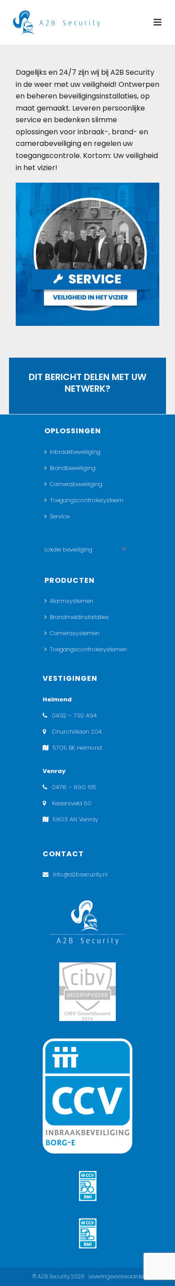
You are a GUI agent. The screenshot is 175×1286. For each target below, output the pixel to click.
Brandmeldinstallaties (79, 617)
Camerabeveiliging (76, 484)
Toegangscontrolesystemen (88, 649)
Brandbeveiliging (73, 468)
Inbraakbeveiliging (75, 452)
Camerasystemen (75, 633)
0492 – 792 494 (74, 715)
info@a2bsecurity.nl (80, 874)
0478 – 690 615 (74, 787)
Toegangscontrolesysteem (86, 500)
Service (60, 516)
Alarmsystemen (71, 601)
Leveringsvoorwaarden (117, 1276)
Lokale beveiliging (68, 549)
